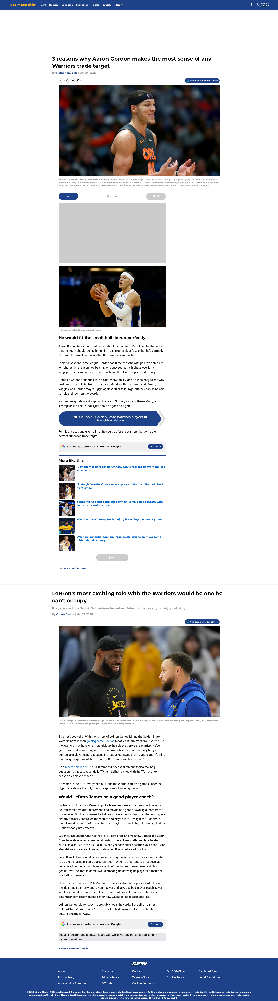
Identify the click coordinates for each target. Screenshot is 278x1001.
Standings (82, 4)
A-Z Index (107, 983)
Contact (137, 971)
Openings (107, 971)
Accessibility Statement (73, 983)
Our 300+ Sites (176, 971)
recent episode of (76, 767)
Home (62, 568)
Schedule (67, 4)
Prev (68, 196)
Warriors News (77, 568)
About (62, 971)
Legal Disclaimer (209, 977)
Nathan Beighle (67, 72)
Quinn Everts (65, 614)
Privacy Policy (110, 977)
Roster (95, 4)
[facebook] (251, 4)
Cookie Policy (175, 977)
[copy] (78, 80)
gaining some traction (100, 741)
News (42, 4)
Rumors (53, 4)
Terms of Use (140, 977)
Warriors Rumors (79, 948)
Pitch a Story (66, 977)
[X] (258, 4)
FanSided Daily (208, 971)
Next (156, 196)
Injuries (106, 4)
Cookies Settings (143, 983)
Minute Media (41, 992)
